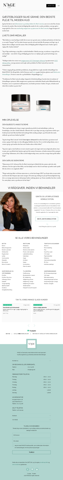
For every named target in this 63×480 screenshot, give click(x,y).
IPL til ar (46, 262)
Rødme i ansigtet (48, 283)
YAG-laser (46, 275)
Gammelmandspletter (50, 260)
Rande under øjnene (28, 250)
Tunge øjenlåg (6, 283)
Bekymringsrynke (6, 247)
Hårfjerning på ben (28, 279)
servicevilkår (15, 464)
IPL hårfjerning (27, 277)
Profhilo (4, 275)
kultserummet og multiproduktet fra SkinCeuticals (29, 24)
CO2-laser (47, 254)
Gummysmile (5, 258)
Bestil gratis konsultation (46, 219)
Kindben (25, 260)
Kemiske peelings (49, 264)
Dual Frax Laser (48, 252)
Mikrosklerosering (49, 277)
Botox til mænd (6, 264)
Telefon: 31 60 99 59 (17, 410)
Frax (45, 250)
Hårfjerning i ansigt (28, 281)
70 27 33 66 (31, 367)
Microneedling (48, 247)
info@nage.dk (31, 369)
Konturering (26, 264)
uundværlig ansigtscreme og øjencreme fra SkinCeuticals (32, 28)
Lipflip (3, 256)
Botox (3, 245)
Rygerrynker (5, 254)
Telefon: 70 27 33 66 (17, 403)
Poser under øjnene (28, 252)
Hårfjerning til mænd (28, 283)
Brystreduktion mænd (29, 275)
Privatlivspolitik (29, 445)
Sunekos (4, 287)
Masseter (4, 260)
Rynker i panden (6, 250)
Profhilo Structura (6, 277)
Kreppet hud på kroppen (30, 287)
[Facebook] (27, 469)
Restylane (25, 245)
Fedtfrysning (26, 273)
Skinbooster (26, 247)
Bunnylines (5, 262)
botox (34, 72)
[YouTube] (36, 469)
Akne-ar (46, 245)
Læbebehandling (27, 254)
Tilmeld (31, 452)
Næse (24, 262)
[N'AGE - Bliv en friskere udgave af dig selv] (9, 5)
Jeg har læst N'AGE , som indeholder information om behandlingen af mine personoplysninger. (32, 446)
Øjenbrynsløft (5, 285)
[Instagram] (32, 469)
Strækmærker (26, 285)
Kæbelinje (25, 256)
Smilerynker (5, 252)
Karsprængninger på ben (51, 279)
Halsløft (4, 281)
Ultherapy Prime (6, 279)
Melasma (46, 258)
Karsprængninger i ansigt (51, 281)
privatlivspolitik (44, 462)
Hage (24, 258)
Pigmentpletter (48, 256)
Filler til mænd (27, 266)
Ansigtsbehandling (7, 289)
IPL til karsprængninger (50, 273)
